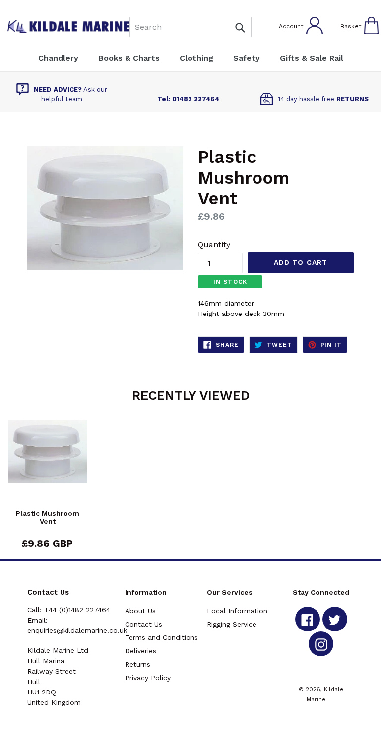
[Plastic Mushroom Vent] (47, 464)
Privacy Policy (148, 678)
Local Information (237, 611)
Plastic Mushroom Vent (47, 517)
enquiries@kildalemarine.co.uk (77, 630)
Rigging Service (231, 624)
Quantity (214, 244)
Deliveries (140, 651)
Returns (137, 664)
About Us (140, 611)
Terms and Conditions (161, 637)
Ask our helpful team (70, 94)
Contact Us (143, 624)
